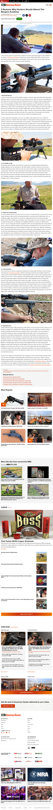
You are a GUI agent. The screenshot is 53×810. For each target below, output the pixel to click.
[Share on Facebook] (23, 15)
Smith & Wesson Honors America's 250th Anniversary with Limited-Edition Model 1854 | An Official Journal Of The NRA (13, 660)
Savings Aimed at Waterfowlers (9, 552)
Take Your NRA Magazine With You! (11, 783)
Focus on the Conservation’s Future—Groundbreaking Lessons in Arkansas (17, 600)
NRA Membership (31, 738)
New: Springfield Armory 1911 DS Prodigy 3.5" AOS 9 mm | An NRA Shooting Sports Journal (12, 648)
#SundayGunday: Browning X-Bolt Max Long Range (17, 381)
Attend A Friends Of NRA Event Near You (39, 801)
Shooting (31, 652)
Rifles (11, 15)
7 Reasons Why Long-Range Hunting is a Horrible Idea (17, 384)
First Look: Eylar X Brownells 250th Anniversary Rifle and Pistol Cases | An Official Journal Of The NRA (13, 666)
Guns (29, 726)
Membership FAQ (31, 742)
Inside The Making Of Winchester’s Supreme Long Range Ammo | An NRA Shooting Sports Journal (39, 481)
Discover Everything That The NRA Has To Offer (13, 802)
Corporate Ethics (18, 807)
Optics (29, 728)
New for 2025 (4, 671)
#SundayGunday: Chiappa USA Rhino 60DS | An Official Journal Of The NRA (39, 660)
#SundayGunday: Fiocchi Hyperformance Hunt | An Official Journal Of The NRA (39, 664)
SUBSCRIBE (8, 706)
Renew (13, 1)
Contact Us (3, 722)
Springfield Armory (6, 652)
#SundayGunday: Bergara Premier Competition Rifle (17, 382)
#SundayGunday (32, 630)
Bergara (29, 371)
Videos (29, 732)
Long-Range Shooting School (20, 371)
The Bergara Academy (13, 57)
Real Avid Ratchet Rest (45, 651)
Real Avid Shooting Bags (34, 651)
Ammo (5, 549)
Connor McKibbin (7, 372)
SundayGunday (31, 671)
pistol (12, 652)
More (9, 507)
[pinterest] (29, 15)
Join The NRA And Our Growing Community (36, 783)
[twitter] (26, 15)
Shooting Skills (40, 371)
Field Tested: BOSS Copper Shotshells (17, 541)
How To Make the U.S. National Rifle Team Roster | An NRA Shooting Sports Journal (38, 497)
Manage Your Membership (33, 744)
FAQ (2, 724)
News (2, 15)
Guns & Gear (6, 15)
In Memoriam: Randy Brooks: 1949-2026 (11, 588)
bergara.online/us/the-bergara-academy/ (40, 365)
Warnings (25, 807)
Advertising (3, 720)
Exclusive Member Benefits (33, 740)
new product (17, 652)
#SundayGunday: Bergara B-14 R (12, 377)
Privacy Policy (3, 807)
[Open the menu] (50, 4)
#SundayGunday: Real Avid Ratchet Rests (12, 564)
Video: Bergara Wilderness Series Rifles (13, 379)
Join (10, 1)
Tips (28, 730)
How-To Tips (31, 677)
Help (2, 726)
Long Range (34, 371)
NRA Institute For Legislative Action (8, 738)
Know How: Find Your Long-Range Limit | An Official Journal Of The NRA (12, 480)
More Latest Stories (32, 614)
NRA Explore (3, 740)
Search (2, 728)
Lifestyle (15, 15)
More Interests (14, 627)
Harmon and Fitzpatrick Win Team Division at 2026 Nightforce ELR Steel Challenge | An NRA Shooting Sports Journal (12, 498)
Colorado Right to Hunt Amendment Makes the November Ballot (16, 576)
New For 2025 (5, 630)
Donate (17, 1)
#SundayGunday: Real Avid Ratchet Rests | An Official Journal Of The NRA (40, 648)
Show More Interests (34, 692)
